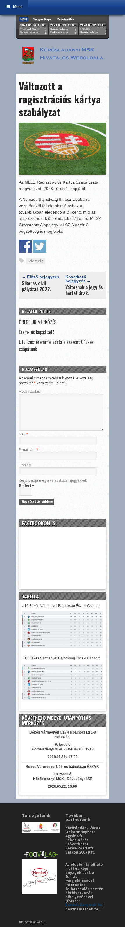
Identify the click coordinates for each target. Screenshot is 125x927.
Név (23, 434)
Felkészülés (65, 19)
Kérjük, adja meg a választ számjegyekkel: (53, 480)
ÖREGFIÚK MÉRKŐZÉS (37, 322)
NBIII (23, 19)
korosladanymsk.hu (83, 905)
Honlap (25, 464)
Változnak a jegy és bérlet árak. (84, 290)
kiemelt (35, 261)
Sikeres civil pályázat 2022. (36, 286)
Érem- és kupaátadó (36, 332)
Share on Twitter (39, 246)
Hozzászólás (29, 391)
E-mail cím (28, 449)
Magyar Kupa (42, 19)
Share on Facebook (25, 246)
